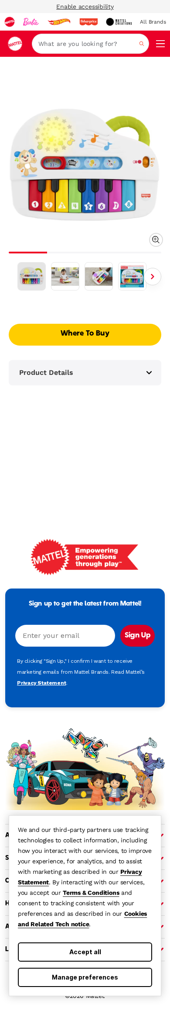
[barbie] (31, 22)
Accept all (85, 952)
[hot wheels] (59, 22)
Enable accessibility (85, 6)
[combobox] (90, 44)
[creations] (118, 22)
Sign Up (137, 635)
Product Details (46, 372)
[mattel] (9, 22)
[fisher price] (88, 22)
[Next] (152, 276)
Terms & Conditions (91, 892)
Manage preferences (85, 977)
